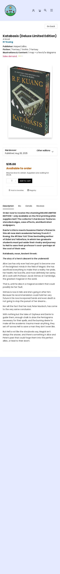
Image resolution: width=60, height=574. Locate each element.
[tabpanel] (30, 281)
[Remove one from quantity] (8, 180)
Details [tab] (29, 206)
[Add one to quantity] (15, 180)
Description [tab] (8, 206)
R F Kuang (8, 42)
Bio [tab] (19, 206)
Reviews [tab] (40, 206)
